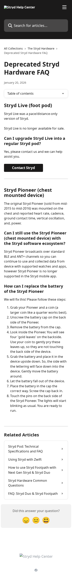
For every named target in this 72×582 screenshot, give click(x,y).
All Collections (13, 48)
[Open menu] (64, 7)
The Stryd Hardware (41, 48)
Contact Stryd (23, 167)
